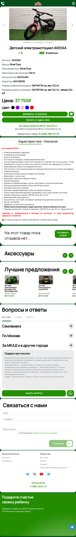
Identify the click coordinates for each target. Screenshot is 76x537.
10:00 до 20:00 (38, 482)
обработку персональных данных (44, 433)
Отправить (58, 443)
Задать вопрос (34, 393)
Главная (26, 42)
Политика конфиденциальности (53, 467)
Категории (38, 42)
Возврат (43, 464)
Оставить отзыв (63, 234)
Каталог (49, 42)
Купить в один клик (38, 120)
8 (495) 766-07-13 (49, 133)
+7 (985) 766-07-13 (38, 486)
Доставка (44, 457)
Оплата (43, 461)
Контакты (6, 457)
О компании (7, 461)
